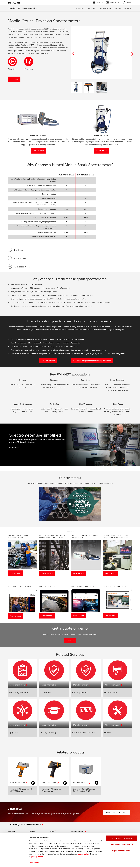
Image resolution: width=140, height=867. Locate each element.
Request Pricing (115, 2)
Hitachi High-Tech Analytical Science (23, 8)
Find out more (38, 151)
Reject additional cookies (121, 851)
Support (118, 8)
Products (32, 831)
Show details (34, 863)
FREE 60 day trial (48, 361)
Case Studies (20, 258)
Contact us (70, 640)
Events (52, 831)
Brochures (18, 250)
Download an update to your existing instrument (92, 361)
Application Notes (22, 267)
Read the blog (15, 573)
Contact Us (14, 79)
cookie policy (83, 854)
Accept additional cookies (122, 838)
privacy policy (37, 857)
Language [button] (99, 2)
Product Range (79, 8)
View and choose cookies (120, 844)
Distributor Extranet (77, 831)
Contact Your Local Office (115, 812)
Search (128, 2)
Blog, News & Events (105, 8)
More (17, 685)
